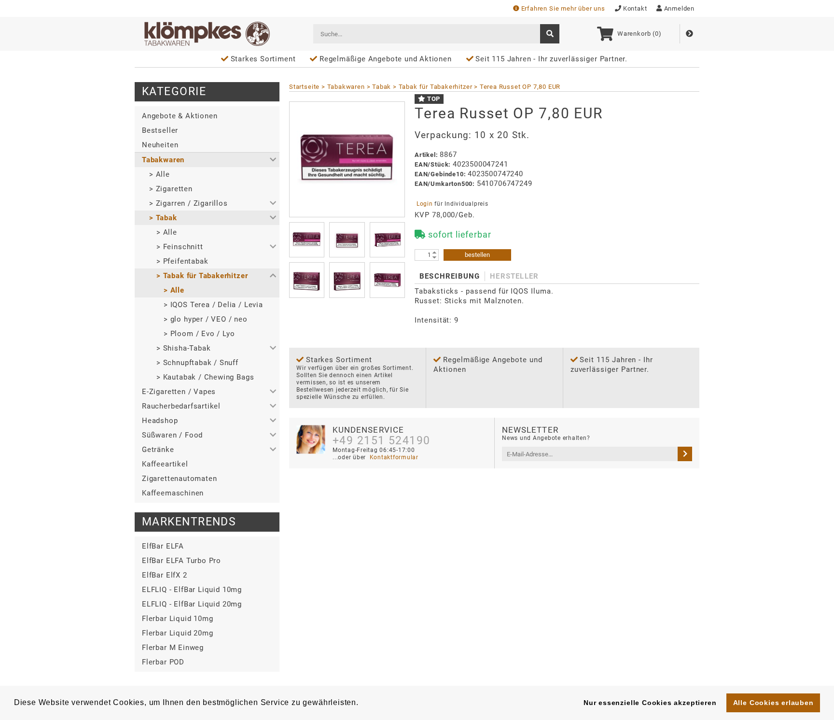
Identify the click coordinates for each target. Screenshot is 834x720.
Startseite (304, 86)
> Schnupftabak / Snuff (197, 362)
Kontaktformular (393, 457)
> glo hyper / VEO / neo (206, 319)
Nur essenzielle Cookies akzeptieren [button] (650, 702)
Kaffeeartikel (165, 464)
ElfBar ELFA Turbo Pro (181, 560)
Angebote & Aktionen (179, 116)
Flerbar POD (163, 662)
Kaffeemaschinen (173, 493)
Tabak (381, 86)
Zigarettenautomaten (179, 478)
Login (424, 203)
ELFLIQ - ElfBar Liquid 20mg (192, 604)
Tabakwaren (346, 86)
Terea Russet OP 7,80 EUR (520, 86)
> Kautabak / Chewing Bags (205, 377)
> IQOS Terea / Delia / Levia (213, 304)
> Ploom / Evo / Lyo (199, 333)
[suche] (549, 33)
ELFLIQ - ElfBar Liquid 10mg (192, 589)
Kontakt (635, 8)
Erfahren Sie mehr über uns (563, 8)
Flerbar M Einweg (173, 647)
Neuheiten (160, 145)
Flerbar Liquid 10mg (177, 618)
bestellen (477, 254)
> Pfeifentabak (182, 261)
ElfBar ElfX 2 (164, 575)
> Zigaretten (171, 188)
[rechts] (685, 454)
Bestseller (160, 130)
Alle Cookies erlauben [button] (773, 702)
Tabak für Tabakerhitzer (435, 86)
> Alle (159, 174)
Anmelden (679, 8)
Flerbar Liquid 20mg (177, 633)
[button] (207, 160)
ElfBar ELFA (163, 546)
